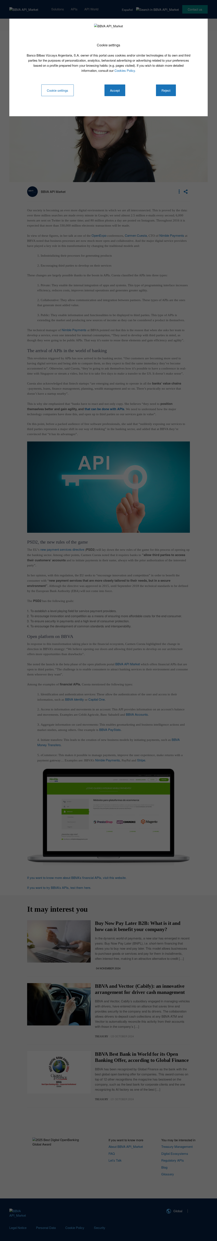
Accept (115, 90)
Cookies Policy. (125, 70)
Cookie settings (57, 90)
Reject (165, 90)
